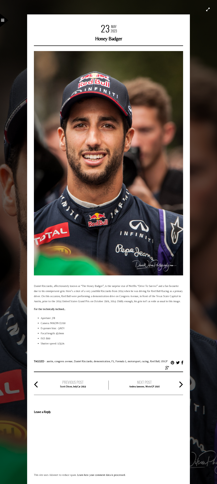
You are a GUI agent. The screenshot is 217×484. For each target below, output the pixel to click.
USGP (164, 361)
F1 (112, 361)
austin (50, 361)
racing (145, 361)
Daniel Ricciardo (83, 361)
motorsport (134, 361)
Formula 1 (120, 361)
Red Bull (155, 361)
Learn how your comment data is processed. (101, 475)
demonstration (102, 361)
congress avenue (63, 361)
